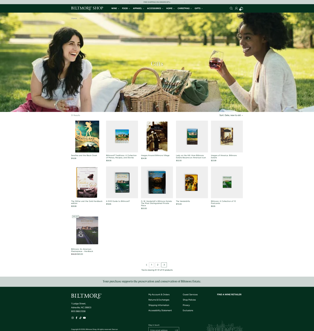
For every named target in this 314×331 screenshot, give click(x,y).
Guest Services (190, 294)
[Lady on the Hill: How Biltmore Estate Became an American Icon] (192, 136)
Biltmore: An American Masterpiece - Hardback (82, 250)
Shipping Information (158, 305)
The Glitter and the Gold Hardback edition (86, 202)
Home (74, 18)
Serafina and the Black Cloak (84, 155)
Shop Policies (189, 299)
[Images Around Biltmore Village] (157, 136)
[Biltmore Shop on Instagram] (72, 318)
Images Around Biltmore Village (155, 155)
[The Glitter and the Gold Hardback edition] (87, 182)
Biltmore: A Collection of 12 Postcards (223, 202)
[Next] (184, 2)
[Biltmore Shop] (87, 8)
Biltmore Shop (91, 329)
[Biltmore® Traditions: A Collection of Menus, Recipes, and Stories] (122, 136)
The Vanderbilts (183, 201)
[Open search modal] (231, 8)
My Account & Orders (159, 294)
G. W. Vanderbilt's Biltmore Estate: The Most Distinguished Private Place (156, 203)
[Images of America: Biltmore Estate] (227, 136)
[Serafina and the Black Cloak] (87, 136)
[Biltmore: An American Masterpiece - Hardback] (87, 230)
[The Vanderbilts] (192, 182)
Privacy (186, 305)
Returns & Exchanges (158, 299)
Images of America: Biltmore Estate (224, 156)
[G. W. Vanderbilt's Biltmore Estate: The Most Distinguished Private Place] (157, 182)
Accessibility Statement (160, 310)
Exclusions (188, 310)
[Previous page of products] (146, 264)
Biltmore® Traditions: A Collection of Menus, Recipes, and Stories (121, 156)
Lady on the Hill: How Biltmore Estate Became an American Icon (191, 156)
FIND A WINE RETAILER (229, 294)
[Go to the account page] (236, 8)
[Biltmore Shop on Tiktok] (80, 318)
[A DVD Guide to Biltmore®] (122, 182)
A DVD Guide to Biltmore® (118, 201)
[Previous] (129, 2)
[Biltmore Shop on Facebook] (76, 318)
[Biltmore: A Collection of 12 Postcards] (227, 182)
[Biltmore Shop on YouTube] (84, 318)
